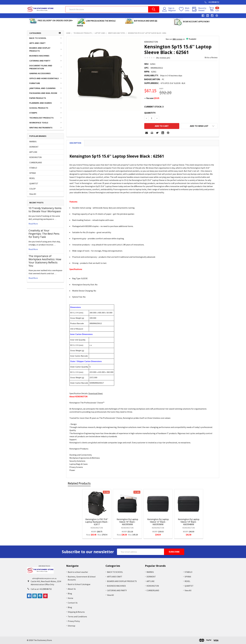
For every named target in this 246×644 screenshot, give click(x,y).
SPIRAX (32, 173)
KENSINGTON (35, 157)
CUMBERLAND (35, 162)
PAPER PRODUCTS (37, 98)
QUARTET (33, 183)
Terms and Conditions (77, 616)
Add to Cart (100, 513)
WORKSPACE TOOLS (38, 122)
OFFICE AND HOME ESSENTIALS (44, 78)
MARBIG (33, 141)
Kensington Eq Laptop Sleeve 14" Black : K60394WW (188, 522)
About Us (72, 589)
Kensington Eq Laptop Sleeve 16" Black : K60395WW (127, 522)
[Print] (152, 132)
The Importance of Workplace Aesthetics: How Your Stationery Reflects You (45, 260)
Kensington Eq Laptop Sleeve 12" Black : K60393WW (158, 522)
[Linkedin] (162, 132)
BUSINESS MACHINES (39, 55)
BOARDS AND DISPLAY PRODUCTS (39, 49)
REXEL (32, 178)
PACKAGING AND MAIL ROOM (43, 93)
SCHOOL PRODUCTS (38, 108)
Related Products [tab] (79, 483)
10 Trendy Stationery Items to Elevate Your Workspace (45, 209)
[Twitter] (157, 132)
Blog (70, 593)
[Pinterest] (168, 132)
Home (70, 598)
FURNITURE (34, 83)
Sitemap (71, 625)
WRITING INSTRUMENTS (40, 127)
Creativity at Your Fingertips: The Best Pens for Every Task (44, 234)
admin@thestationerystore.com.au (44, 578)
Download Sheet (95, 393)
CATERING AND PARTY (39, 60)
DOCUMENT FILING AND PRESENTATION (40, 67)
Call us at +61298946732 (41, 589)
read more (33, 223)
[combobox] (112, 9)
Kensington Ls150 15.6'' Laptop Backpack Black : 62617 (96, 522)
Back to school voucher (78, 572)
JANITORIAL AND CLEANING (42, 88)
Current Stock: (153, 106)
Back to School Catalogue (79, 584)
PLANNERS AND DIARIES (40, 103)
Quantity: (150, 112)
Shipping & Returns (76, 612)
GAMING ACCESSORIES (40, 73)
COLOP (32, 188)
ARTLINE (33, 152)
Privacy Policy (74, 621)
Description (75, 143)
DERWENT (34, 146)
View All (32, 194)
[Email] (146, 132)
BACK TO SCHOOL (37, 38)
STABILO (33, 167)
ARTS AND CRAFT (37, 43)
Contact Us (73, 602)
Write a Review (211, 57)
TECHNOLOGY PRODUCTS (41, 117)
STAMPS (33, 112)
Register (172, 10)
